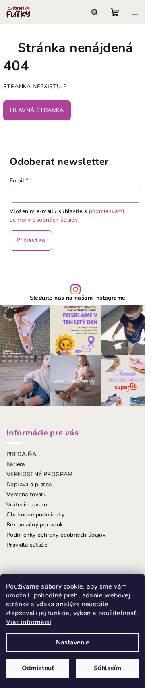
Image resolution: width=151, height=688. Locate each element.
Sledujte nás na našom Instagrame (78, 298)
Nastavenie (72, 642)
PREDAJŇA (21, 454)
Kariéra (15, 464)
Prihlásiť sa (31, 240)
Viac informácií (28, 622)
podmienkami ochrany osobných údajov (67, 215)
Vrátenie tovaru (26, 504)
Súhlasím (107, 668)
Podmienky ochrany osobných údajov (55, 535)
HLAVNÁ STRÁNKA (37, 110)
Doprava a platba (29, 484)
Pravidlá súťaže (26, 545)
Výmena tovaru (26, 494)
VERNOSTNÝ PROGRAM (39, 474)
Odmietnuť (38, 668)
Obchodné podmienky (35, 514)
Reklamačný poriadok (34, 524)
